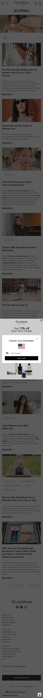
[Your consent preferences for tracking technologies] (39, 694)
